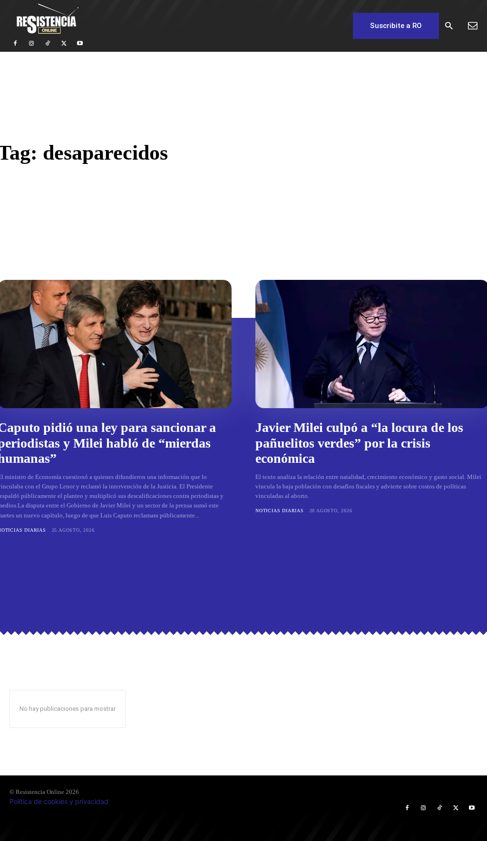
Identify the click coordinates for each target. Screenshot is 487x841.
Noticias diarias (279, 510)
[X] (63, 43)
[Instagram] (31, 43)
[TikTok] (47, 43)
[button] (448, 26)
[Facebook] (15, 43)
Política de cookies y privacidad (59, 801)
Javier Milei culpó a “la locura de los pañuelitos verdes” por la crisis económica (359, 442)
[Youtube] (80, 43)
